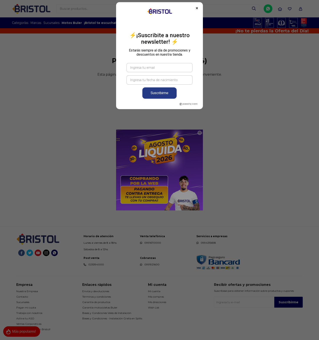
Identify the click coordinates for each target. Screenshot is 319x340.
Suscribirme (159, 93)
